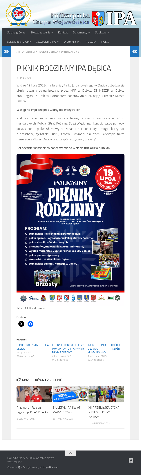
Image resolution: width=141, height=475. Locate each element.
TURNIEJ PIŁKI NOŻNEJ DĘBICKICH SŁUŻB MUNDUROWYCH (104, 348)
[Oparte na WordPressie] (19, 467)
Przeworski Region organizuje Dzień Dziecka (32, 410)
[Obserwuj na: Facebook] (131, 460)
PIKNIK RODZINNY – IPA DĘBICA (33, 346)
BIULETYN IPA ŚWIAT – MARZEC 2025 (68, 410)
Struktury (100, 32)
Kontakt (63, 32)
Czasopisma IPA (46, 41)
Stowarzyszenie (40, 32)
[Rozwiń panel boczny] (6, 51)
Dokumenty (80, 32)
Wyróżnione (70, 51)
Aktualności (26, 51)
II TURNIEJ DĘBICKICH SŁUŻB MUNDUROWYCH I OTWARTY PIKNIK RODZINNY (68, 348)
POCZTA (91, 41)
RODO (105, 41)
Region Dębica (48, 51)
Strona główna (16, 32)
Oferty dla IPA (72, 41)
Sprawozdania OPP (19, 41)
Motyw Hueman (49, 467)
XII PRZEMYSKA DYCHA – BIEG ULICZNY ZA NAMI (103, 412)
